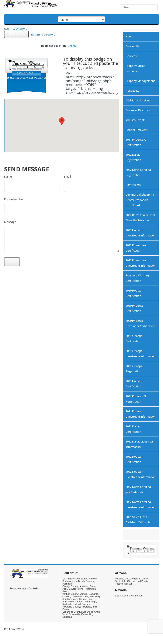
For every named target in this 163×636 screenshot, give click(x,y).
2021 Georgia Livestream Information (141, 353)
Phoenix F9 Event (137, 130)
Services (131, 56)
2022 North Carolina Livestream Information (141, 504)
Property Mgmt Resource (135, 68)
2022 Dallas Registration (133, 157)
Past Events (133, 185)
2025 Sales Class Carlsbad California (138, 519)
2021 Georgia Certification (134, 338)
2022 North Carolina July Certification (138, 489)
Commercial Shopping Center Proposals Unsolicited (140, 200)
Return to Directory (15, 28)
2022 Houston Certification (134, 459)
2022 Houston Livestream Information (141, 474)
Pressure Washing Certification (137, 278)
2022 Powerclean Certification (137, 247)
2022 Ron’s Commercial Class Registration (140, 217)
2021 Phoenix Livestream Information (141, 413)
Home (129, 36)
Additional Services (138, 100)
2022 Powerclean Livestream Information (141, 262)
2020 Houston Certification (134, 293)
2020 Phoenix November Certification (140, 323)
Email (67, 176)
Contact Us (132, 46)
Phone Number (14, 199)
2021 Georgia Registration (134, 368)
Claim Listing (16, 34)
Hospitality (132, 90)
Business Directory (138, 110)
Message (10, 222)
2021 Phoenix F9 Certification (136, 142)
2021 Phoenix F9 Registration (136, 398)
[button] (61, 121)
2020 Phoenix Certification (134, 308)
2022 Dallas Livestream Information (140, 444)
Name (8, 176)
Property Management (140, 81)
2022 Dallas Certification (133, 429)
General (72, 46)
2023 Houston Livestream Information (141, 232)
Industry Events (136, 120)
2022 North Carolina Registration (138, 172)
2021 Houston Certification (134, 383)
